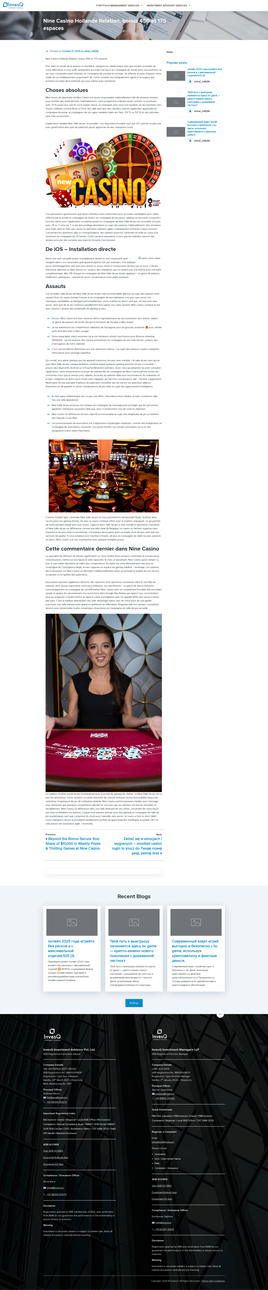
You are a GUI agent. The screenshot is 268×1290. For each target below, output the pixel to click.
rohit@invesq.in (163, 1222)
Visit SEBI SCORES (53, 1150)
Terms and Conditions (213, 1281)
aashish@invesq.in (164, 1093)
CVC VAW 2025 (100, 1128)
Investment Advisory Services (167, 5)
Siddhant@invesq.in (57, 1097)
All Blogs (134, 1003)
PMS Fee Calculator (162, 1116)
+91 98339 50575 (57, 1102)
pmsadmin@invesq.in (163, 1142)
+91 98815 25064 (165, 1098)
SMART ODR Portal (95, 1124)
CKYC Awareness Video (77, 1128)
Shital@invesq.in (55, 1187)
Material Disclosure (66, 1133)
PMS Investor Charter (185, 1116)
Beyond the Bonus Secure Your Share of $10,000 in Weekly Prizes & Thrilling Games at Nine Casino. (73, 844)
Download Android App (55, 1157)
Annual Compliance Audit (70, 1124)
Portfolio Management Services (117, 5)
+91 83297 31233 (164, 1229)
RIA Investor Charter (54, 1119)
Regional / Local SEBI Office (81, 1119)
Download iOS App (53, 1164)
